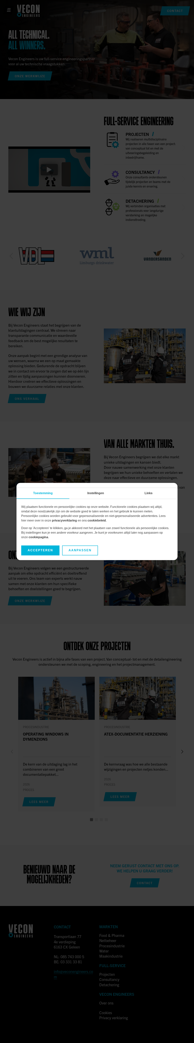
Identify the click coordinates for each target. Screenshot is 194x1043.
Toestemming (43, 493)
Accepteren (40, 550)
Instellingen (95, 493)
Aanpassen (80, 550)
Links (149, 493)
